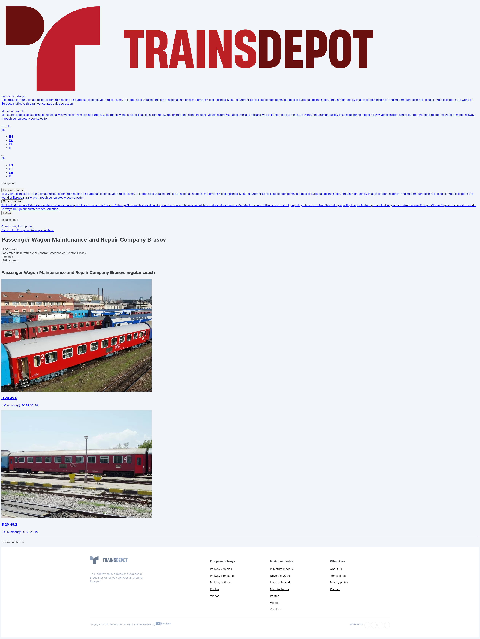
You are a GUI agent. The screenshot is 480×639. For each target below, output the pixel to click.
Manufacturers (279, 589)
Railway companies (222, 576)
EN (3, 130)
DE (11, 144)
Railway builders (220, 582)
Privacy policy (339, 582)
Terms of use (338, 576)
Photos (214, 589)
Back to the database (28, 230)
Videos (214, 596)
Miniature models (13, 111)
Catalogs (275, 609)
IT (10, 148)
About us (336, 569)
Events (6, 126)
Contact (335, 589)
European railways (13, 96)
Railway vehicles (221, 569)
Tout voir (8, 194)
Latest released (280, 582)
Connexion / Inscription (17, 226)
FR (11, 140)
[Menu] (3, 155)
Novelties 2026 (280, 576)
